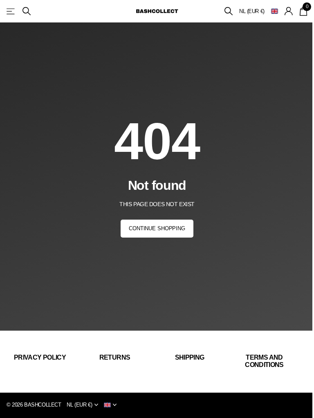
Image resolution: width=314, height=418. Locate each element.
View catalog (11, 11)
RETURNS (114, 357)
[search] (26, 11)
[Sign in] (289, 11)
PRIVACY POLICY (40, 357)
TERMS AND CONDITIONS (264, 361)
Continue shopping (157, 228)
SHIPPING (189, 357)
